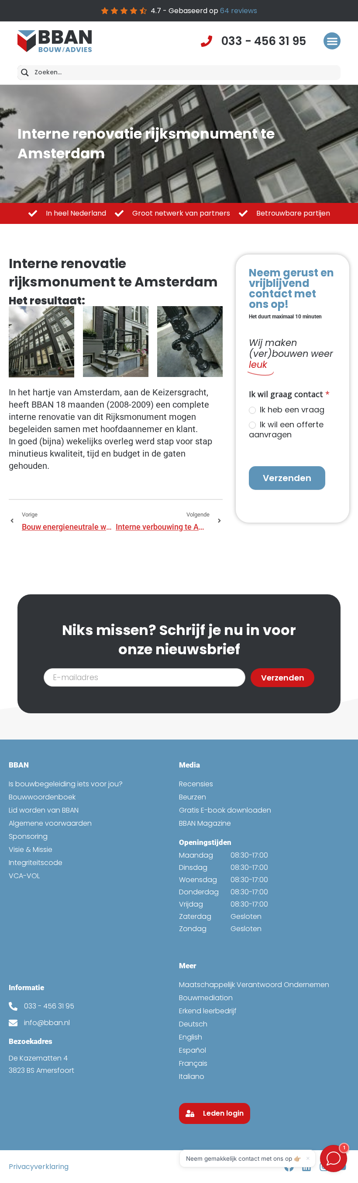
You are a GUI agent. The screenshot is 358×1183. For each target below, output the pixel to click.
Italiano (191, 1076)
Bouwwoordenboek (42, 797)
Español (192, 1050)
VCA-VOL (24, 876)
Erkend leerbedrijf (208, 1011)
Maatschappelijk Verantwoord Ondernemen (254, 985)
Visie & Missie (30, 850)
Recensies (196, 784)
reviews (238, 11)
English (190, 1037)
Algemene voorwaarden (50, 823)
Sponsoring (28, 836)
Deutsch (193, 1024)
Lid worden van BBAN (44, 810)
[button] (332, 40)
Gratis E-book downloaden (225, 810)
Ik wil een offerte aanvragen (286, 429)
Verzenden (287, 478)
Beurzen (192, 797)
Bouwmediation (206, 998)
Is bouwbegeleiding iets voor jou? (66, 784)
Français (193, 1063)
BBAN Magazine (205, 823)
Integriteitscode (35, 863)
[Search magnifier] (24, 72)
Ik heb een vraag (291, 410)
